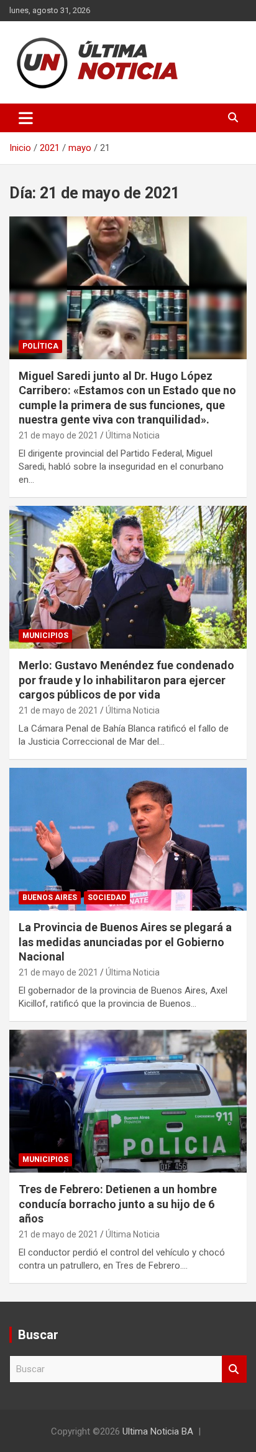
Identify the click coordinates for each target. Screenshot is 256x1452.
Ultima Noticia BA (157, 1431)
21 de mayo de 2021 (58, 435)
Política (40, 346)
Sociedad (107, 897)
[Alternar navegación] (25, 118)
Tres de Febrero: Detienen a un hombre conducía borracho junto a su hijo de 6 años (118, 1204)
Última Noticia (133, 435)
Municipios (45, 635)
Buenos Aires (49, 897)
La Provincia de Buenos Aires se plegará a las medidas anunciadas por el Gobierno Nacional (125, 942)
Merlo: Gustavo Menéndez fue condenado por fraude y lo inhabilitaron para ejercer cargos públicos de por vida (126, 680)
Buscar (234, 1369)
